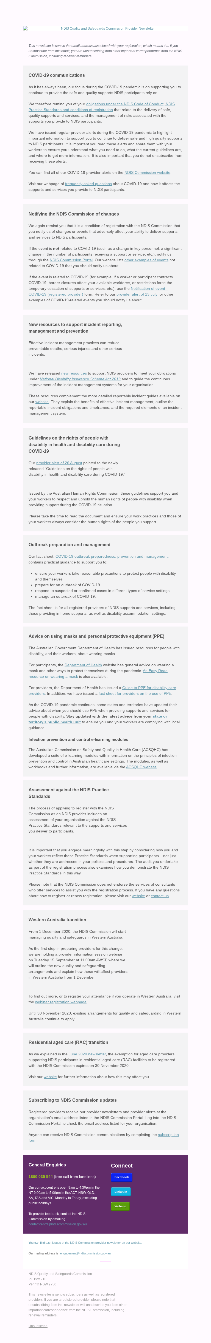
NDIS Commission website (147, 172)
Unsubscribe (38, 1326)
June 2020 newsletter (87, 1054)
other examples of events (146, 260)
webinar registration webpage (61, 1002)
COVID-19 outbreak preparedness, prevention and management (111, 556)
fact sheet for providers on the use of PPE (135, 693)
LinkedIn (121, 1191)
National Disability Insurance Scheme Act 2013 (80, 379)
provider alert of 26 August (59, 463)
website (42, 401)
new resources (74, 373)
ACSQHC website (141, 767)
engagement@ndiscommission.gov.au (85, 1253)
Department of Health (83, 665)
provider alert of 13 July (136, 294)
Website (120, 1206)
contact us (160, 896)
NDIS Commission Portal (71, 260)
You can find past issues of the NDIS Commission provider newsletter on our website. (85, 1242)
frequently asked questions (88, 184)
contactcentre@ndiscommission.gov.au (58, 1224)
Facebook (122, 1177)
